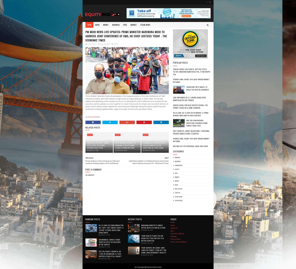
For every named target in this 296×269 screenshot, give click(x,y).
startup (177, 193)
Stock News (145, 24)
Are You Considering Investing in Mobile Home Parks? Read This (197, 123)
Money (106, 24)
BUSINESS (116, 24)
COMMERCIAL (178, 165)
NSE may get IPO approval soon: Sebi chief (190, 146)
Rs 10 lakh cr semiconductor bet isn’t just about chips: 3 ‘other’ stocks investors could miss (111, 229)
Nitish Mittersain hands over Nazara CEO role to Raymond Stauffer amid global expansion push (125, 144)
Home (89, 24)
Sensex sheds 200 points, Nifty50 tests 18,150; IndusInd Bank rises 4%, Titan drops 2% (191, 72)
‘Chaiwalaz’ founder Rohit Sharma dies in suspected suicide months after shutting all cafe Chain (154, 144)
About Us (174, 228)
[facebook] (207, 2)
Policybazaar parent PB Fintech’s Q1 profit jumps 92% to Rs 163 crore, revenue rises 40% (98, 144)
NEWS (97, 24)
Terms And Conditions (179, 242)
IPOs (176, 173)
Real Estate (178, 189)
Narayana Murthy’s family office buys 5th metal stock (153, 226)
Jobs (172, 231)
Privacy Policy (175, 239)
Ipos (125, 24)
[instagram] (210, 2)
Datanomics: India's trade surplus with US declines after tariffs (110, 242)
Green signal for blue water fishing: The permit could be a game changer (190, 106)
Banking (177, 158)
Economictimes (94, 117)
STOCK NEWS (178, 200)
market (134, 24)
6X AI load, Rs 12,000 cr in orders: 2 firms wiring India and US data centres (190, 114)
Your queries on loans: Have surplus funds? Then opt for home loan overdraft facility (153, 250)
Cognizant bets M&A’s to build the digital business (197, 88)
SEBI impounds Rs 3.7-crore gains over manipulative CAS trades (189, 98)
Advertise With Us (177, 234)
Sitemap (174, 236)
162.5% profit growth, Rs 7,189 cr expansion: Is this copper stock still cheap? (110, 254)
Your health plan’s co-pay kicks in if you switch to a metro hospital (152, 238)
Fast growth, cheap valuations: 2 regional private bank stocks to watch (191, 132)
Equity (177, 169)
